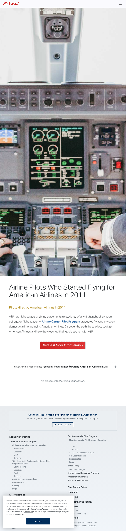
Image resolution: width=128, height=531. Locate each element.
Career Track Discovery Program (83, 473)
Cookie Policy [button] (28, 511)
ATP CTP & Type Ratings (80, 502)
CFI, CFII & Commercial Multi (81, 453)
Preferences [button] (19, 514)
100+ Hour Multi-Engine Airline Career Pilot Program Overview (31, 462)
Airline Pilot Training (19, 437)
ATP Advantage (17, 495)
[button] (120, 3)
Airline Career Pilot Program (61, 321)
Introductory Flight (77, 469)
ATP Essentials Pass (77, 456)
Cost (16, 455)
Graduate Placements (78, 481)
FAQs (14, 489)
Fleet (14, 529)
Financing (73, 497)
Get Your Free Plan (63, 425)
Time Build (73, 518)
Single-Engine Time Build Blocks (83, 523)
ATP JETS (73, 507)
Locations (18, 452)
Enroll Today (73, 466)
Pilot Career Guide (77, 487)
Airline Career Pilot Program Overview (29, 445)
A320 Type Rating (78, 514)
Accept (38, 521)
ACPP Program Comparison (24, 479)
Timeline (17, 458)
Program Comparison (78, 477)
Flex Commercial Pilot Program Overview (87, 440)
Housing (15, 486)
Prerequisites (18, 483)
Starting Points (20, 448)
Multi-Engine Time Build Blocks (82, 526)
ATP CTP (74, 510)
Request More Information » (63, 345)
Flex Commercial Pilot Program (82, 436)
